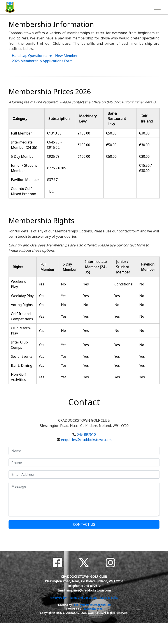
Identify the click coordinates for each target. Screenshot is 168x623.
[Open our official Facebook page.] (57, 562)
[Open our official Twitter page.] (84, 562)
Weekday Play (22, 295)
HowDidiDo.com (92, 609)
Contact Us (84, 524)
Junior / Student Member (24, 168)
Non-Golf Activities (18, 377)
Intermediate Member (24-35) (24, 145)
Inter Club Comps (19, 345)
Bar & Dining (21, 365)
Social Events (21, 356)
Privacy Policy (58, 598)
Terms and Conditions (83, 598)
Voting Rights (22, 304)
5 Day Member (23, 156)
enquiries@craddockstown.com (86, 439)
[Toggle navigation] (157, 7)
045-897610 (86, 434)
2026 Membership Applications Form (42, 60)
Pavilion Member (25, 179)
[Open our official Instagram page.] (110, 562)
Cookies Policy (109, 598)
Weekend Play (18, 284)
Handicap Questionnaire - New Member (45, 55)
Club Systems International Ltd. (91, 605)
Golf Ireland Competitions (22, 316)
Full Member (21, 133)
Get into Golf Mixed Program (23, 191)
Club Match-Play (21, 331)
